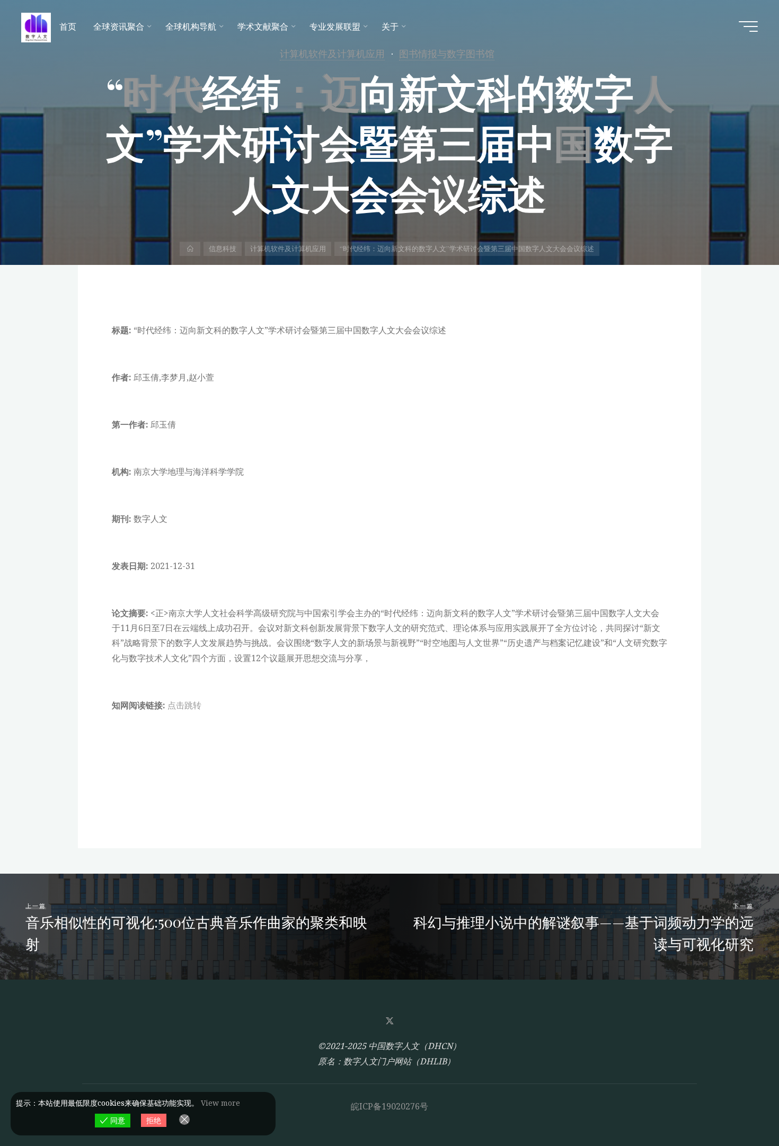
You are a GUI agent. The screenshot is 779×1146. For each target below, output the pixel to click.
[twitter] (389, 1021)
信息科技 (222, 248)
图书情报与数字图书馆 (446, 53)
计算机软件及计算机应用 (332, 53)
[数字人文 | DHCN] (36, 26)
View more (220, 1103)
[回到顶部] (737, 1104)
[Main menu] (748, 26)
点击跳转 (184, 705)
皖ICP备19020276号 (389, 1106)
